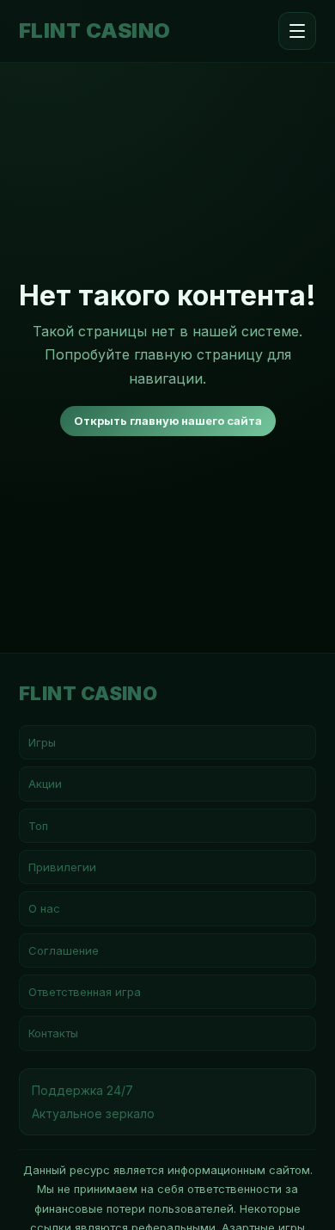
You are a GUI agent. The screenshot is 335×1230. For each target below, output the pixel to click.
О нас (44, 908)
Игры (42, 742)
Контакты (53, 1033)
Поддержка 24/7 (82, 1090)
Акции (45, 783)
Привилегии (62, 867)
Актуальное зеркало (93, 1113)
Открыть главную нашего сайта (168, 420)
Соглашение (63, 950)
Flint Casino (95, 31)
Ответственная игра (84, 992)
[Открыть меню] (297, 31)
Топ (38, 826)
